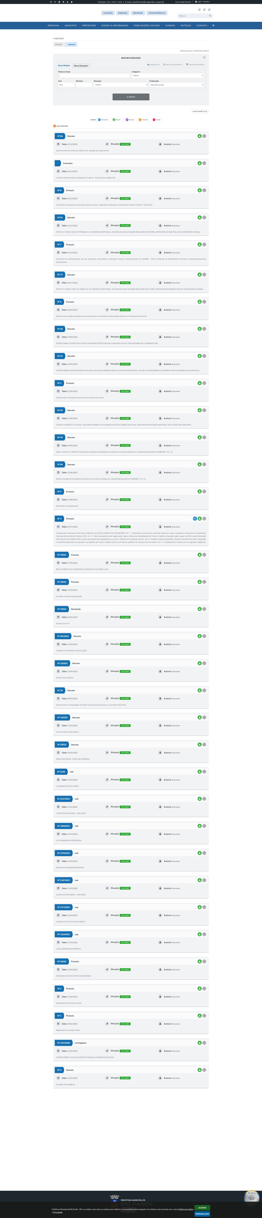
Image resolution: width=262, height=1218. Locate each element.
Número (79, 81)
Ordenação (154, 81)
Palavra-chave (64, 71)
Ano (60, 81)
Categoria (136, 71)
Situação (97, 81)
